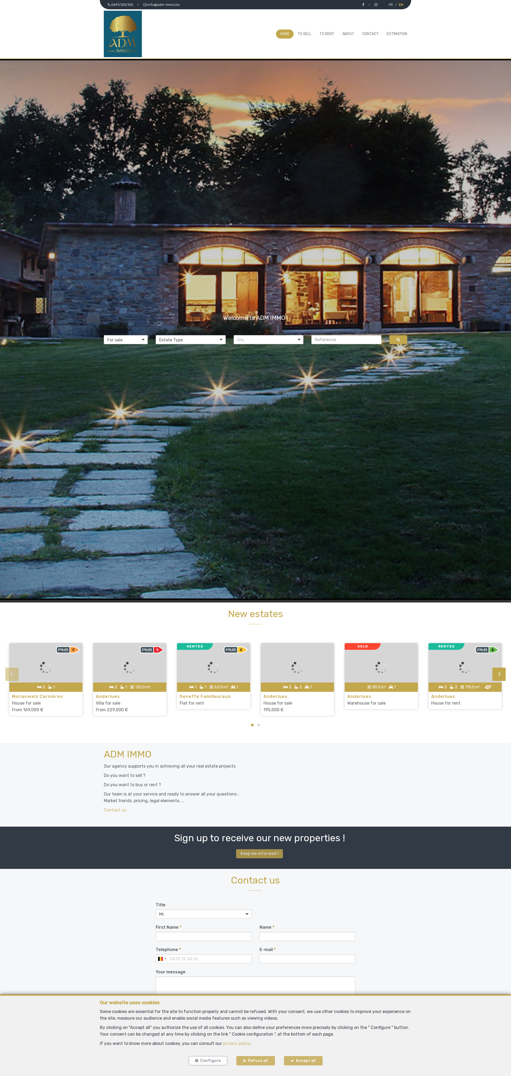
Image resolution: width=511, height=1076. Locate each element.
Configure (210, 1060)
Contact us (115, 810)
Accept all (306, 1060)
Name (266, 927)
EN (401, 5)
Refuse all (258, 1060)
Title (161, 904)
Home (285, 34)
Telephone (168, 949)
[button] (269, 339)
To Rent (326, 34)
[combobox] (162, 958)
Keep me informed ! (259, 853)
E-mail (267, 949)
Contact (370, 34)
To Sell (304, 34)
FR (391, 5)
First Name (169, 927)
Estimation (397, 34)
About (348, 34)
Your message (171, 971)
